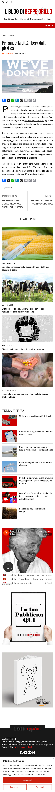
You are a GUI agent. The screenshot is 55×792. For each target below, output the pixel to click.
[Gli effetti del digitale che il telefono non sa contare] (9, 436)
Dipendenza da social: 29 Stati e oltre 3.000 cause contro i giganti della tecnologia (35, 496)
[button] (4, 2)
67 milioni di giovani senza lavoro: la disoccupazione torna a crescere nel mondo (36, 480)
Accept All (27, 780)
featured (8, 188)
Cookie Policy (40, 774)
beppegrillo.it (7, 53)
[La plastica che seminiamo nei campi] (9, 513)
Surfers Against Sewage (36, 120)
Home (4, 36)
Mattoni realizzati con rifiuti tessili (35, 416)
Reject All (40, 787)
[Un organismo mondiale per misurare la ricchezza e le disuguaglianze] (9, 451)
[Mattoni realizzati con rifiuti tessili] (9, 420)
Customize (14, 787)
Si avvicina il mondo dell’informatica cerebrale (23, 349)
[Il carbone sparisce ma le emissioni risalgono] (9, 466)
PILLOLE (11, 36)
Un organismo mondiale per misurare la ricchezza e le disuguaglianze (36, 448)
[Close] (53, 758)
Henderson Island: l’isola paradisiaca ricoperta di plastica (12, 204)
